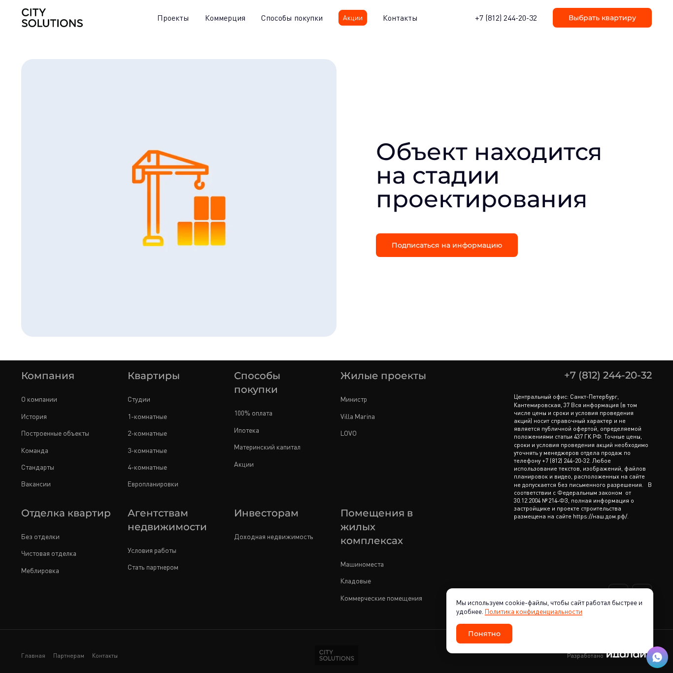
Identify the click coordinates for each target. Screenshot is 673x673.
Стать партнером (153, 567)
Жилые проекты (383, 375)
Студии (139, 399)
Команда (34, 450)
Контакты (105, 655)
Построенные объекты (55, 433)
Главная (33, 655)
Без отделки (40, 536)
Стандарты (37, 467)
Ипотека (246, 430)
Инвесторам (266, 512)
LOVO (348, 433)
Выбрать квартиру (602, 17)
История (34, 416)
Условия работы (152, 550)
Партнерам (68, 655)
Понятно (484, 633)
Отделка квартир (66, 512)
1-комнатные (147, 416)
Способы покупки (257, 382)
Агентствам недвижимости (167, 519)
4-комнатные (147, 467)
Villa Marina (357, 416)
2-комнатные (147, 433)
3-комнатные (147, 450)
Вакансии (36, 484)
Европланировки (153, 484)
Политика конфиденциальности (533, 611)
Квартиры (154, 375)
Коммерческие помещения (381, 598)
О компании (39, 399)
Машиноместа (362, 564)
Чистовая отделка (48, 553)
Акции (244, 464)
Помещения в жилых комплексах (376, 526)
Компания (47, 375)
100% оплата (253, 413)
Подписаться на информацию (447, 245)
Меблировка (40, 570)
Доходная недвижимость (273, 536)
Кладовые (355, 581)
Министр (353, 399)
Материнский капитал (267, 447)
